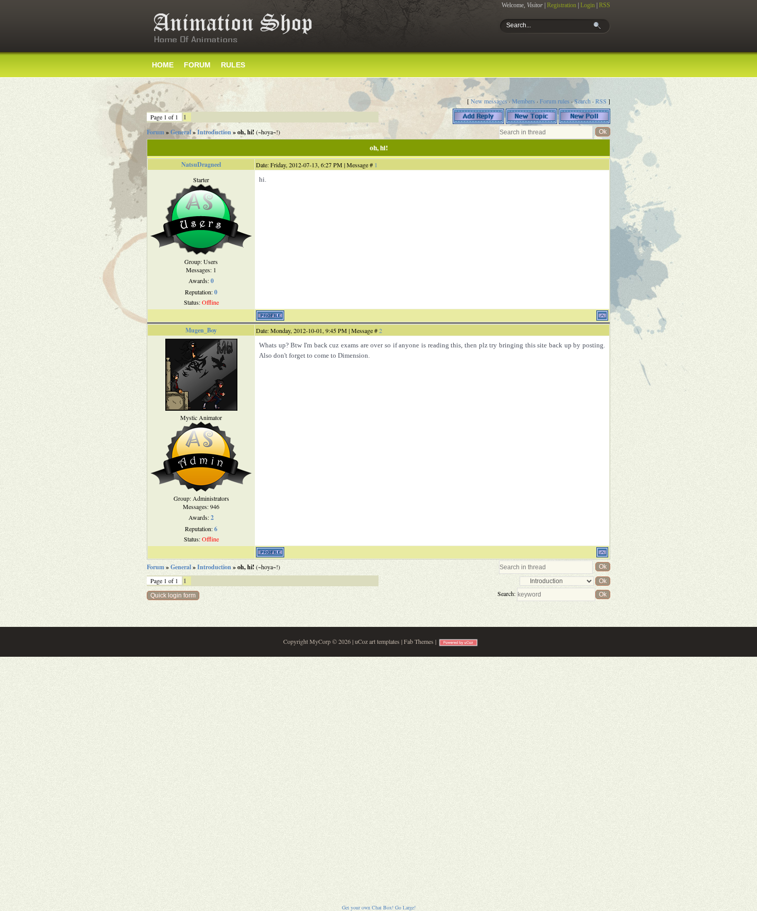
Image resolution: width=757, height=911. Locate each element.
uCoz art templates (377, 641)
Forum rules (555, 101)
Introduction (214, 132)
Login (587, 5)
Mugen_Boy (201, 330)
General (180, 132)
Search (582, 101)
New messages (489, 101)
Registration (561, 5)
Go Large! (405, 907)
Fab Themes (419, 641)
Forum (155, 132)
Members (523, 101)
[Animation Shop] (232, 46)
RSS (604, 5)
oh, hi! (245, 132)
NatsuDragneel (201, 164)
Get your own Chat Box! (367, 907)
